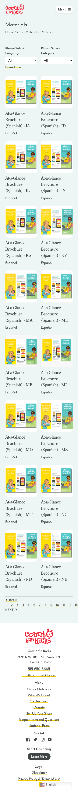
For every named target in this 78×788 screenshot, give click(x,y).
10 (57, 605)
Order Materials (27, 32)
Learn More (39, 756)
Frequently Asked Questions (39, 719)
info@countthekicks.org (39, 675)
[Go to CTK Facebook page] (28, 740)
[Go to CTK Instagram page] (42, 740)
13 (76, 605)
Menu (62, 9)
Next (9, 610)
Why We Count (39, 695)
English (50, 784)
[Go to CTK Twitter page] (35, 740)
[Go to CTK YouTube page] (50, 740)
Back (13, 600)
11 (64, 605)
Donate (39, 707)
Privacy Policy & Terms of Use (39, 779)
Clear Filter (13, 67)
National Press (39, 726)
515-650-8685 (39, 669)
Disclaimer (39, 772)
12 (70, 605)
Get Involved (39, 701)
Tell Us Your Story (39, 713)
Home (9, 32)
